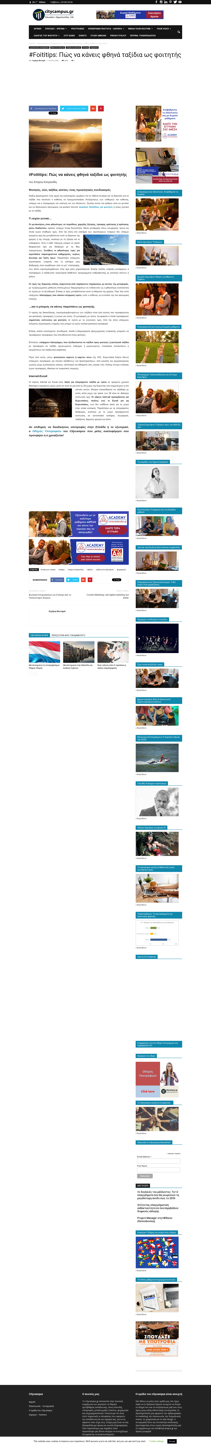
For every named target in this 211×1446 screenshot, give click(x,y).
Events (83, 35)
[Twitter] (175, 2)
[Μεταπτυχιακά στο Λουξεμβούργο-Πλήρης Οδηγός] (44, 652)
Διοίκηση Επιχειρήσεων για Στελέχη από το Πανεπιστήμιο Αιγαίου (50, 596)
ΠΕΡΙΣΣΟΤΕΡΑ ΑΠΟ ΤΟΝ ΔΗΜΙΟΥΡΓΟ (68, 635)
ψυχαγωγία (121, 569)
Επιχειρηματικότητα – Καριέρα (105, 28)
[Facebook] (156, 2)
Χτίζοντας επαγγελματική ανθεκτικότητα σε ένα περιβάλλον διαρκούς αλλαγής (157, 1208)
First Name (142, 1166)
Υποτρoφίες (77, 28)
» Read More (141, 233)
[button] (178, 32)
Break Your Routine (139, 28)
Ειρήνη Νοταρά (38, 60)
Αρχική (37, 28)
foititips (62, 569)
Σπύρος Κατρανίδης (76, 569)
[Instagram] (161, 2)
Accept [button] (172, 1441)
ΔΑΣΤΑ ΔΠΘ (142, 1185)
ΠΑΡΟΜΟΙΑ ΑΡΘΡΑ (39, 635)
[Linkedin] (166, 2)
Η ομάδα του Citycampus (40, 1410)
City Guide (69, 35)
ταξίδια (90, 569)
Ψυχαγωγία (94, 47)
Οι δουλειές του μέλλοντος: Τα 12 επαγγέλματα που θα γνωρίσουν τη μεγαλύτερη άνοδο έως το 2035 (158, 1195)
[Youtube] (180, 2)
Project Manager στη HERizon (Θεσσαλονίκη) (154, 1219)
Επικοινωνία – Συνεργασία (41, 1406)
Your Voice (163, 28)
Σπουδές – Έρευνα (55, 28)
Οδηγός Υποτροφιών (46, 431)
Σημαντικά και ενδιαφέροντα (39, 47)
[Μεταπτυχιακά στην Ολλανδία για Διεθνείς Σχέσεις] (78, 652)
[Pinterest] (170, 2)
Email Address (144, 1156)
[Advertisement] (105, 84)
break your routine (48, 569)
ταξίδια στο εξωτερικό (105, 569)
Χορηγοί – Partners (38, 1414)
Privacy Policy (118, 35)
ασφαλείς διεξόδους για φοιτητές (96, 207)
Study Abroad (98, 35)
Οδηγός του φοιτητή (45, 35)
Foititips (85, 47)
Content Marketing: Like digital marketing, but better (108, 596)
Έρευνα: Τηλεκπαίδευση (143, 35)
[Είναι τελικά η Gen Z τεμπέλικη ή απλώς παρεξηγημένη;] (113, 652)
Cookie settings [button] (156, 1441)
